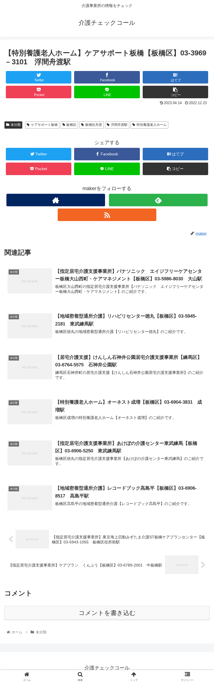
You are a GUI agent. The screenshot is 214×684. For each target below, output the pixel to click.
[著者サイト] (55, 200)
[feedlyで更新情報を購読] (158, 200)
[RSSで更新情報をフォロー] (107, 215)
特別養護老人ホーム (152, 125)
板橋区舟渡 (93, 125)
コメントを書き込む (107, 612)
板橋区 (71, 125)
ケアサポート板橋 (44, 125)
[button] (198, 532)
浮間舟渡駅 (119, 125)
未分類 (16, 125)
